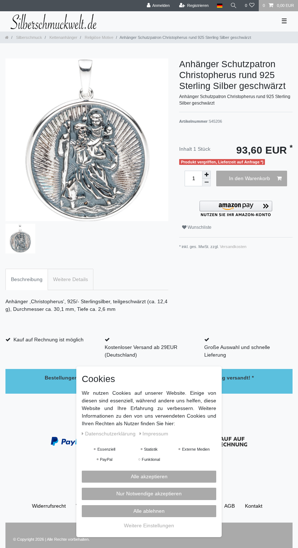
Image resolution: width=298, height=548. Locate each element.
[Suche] (233, 5)
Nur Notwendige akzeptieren (149, 493)
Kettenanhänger (62, 37)
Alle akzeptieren (149, 476)
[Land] (219, 5)
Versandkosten (233, 246)
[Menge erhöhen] (206, 175)
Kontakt (253, 506)
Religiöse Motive (98, 37)
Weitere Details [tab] (70, 279)
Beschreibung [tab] (27, 279)
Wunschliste (199, 227)
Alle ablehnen (149, 511)
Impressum (155, 434)
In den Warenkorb (249, 178)
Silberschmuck (28, 37)
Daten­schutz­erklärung (111, 434)
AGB (229, 506)
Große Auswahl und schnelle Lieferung (237, 351)
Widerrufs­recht (49, 506)
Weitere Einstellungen (149, 525)
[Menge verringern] (206, 182)
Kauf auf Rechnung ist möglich (48, 339)
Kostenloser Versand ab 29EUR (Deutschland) (141, 351)
